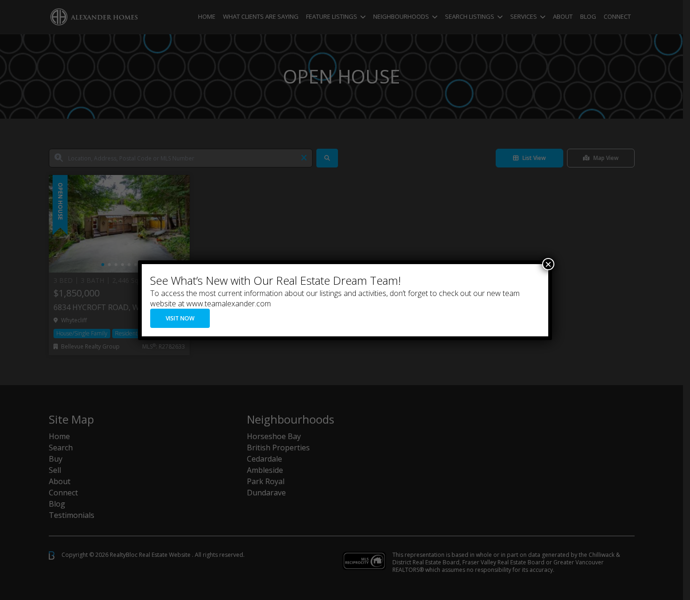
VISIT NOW (180, 318)
